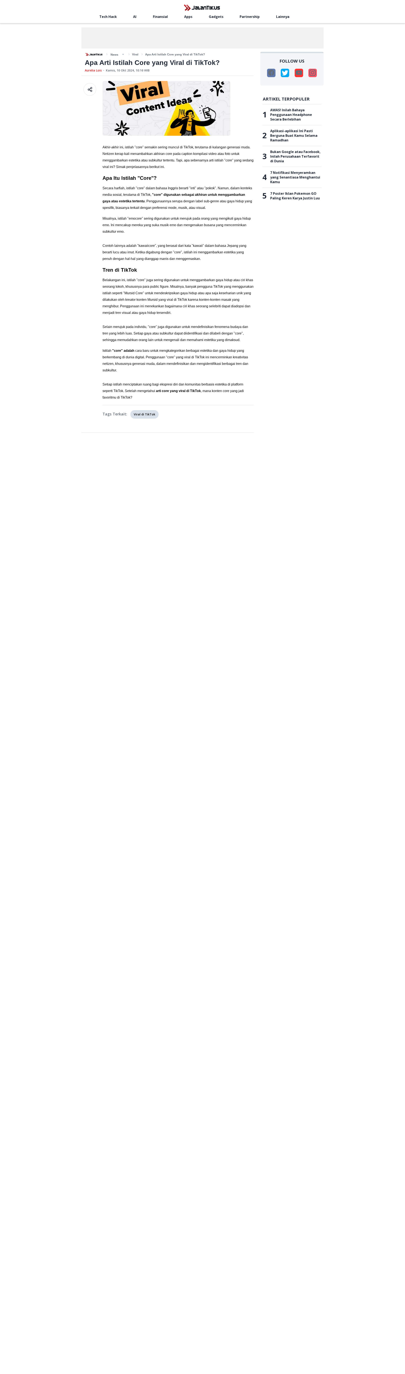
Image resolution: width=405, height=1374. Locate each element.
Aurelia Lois (93, 70)
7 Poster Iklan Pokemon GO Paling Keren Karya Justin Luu (295, 195)
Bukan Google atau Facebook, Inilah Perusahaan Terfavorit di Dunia (295, 156)
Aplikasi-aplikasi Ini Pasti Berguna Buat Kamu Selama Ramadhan (293, 135)
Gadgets (216, 16)
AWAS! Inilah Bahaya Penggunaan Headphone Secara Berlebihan (291, 115)
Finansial (160, 16)
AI (134, 16)
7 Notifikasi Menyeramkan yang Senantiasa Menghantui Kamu (295, 177)
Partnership (250, 16)
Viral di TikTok (144, 414)
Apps (188, 16)
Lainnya (282, 16)
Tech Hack (108, 16)
